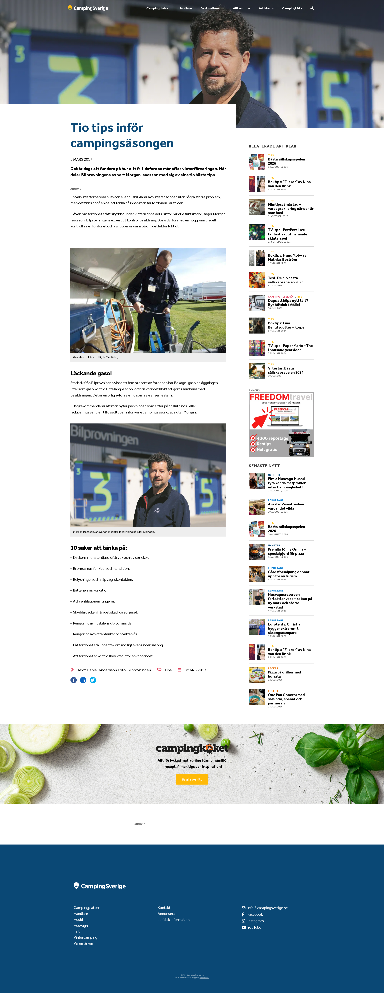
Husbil (79, 919)
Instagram (255, 920)
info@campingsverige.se (267, 907)
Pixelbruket (204, 977)
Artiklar (264, 8)
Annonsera (166, 913)
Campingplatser (158, 8)
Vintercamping (85, 937)
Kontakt (164, 907)
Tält (77, 931)
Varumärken (83, 943)
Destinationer (210, 8)
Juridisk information (174, 919)
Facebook (255, 914)
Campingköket (293, 8)
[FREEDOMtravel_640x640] (281, 424)
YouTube (254, 927)
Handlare (185, 8)
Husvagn (81, 925)
